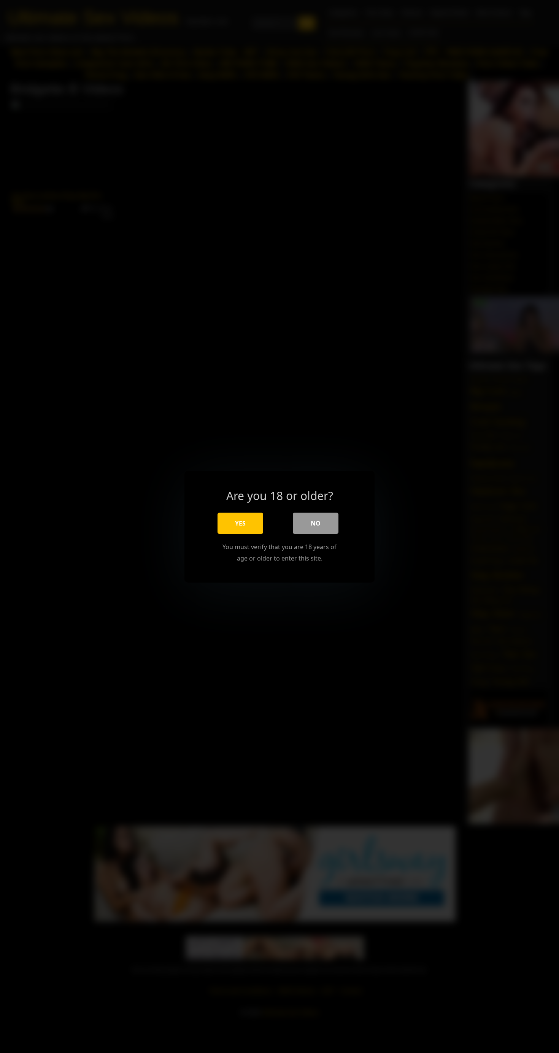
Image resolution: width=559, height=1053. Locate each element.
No (316, 523)
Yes (240, 523)
